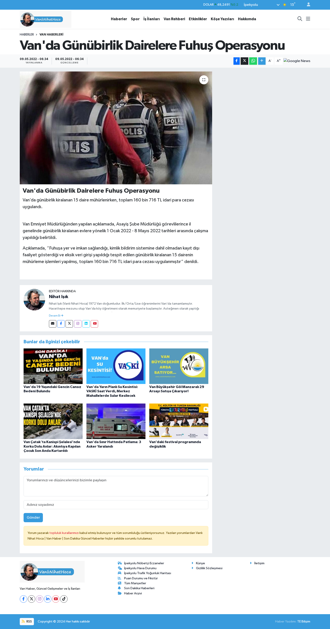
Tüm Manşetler (135, 583)
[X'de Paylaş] (244, 61)
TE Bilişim (303, 621)
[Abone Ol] (297, 61)
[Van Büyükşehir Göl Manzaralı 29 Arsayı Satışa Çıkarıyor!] (178, 366)
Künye (200, 563)
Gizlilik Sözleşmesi (209, 568)
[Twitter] (69, 324)
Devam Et (55, 315)
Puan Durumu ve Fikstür (141, 578)
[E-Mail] (52, 324)
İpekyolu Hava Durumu (140, 568)
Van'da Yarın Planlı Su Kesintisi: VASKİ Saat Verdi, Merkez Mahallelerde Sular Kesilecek (112, 391)
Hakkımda (247, 19)
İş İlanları (151, 19)
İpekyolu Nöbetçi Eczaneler (144, 563)
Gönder (33, 518)
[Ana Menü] (308, 19)
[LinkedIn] (47, 599)
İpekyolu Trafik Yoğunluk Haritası (147, 573)
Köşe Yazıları (222, 19)
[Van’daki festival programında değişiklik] (178, 421)
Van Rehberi (174, 19)
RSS (29, 621)
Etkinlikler (198, 19)
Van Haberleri (51, 34)
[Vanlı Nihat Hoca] (45, 19)
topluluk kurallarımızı (64, 533)
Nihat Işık (58, 296)
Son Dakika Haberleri (139, 588)
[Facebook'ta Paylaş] (236, 61)
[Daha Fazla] (262, 61)
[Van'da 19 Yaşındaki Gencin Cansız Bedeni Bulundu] (53, 366)
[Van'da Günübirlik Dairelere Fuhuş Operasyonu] (116, 127)
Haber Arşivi (133, 593)
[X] (31, 599)
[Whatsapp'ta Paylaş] (253, 61)
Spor (135, 19)
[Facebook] (61, 324)
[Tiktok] (64, 599)
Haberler (119, 19)
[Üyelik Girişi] (306, 5)
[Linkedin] (86, 324)
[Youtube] (94, 324)
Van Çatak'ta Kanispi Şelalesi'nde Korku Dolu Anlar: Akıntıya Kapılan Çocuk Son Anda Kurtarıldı (52, 446)
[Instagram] (77, 324)
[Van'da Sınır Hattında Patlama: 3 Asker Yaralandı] (115, 421)
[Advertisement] (263, 102)
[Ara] (300, 19)
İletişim (259, 563)
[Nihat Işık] (34, 299)
